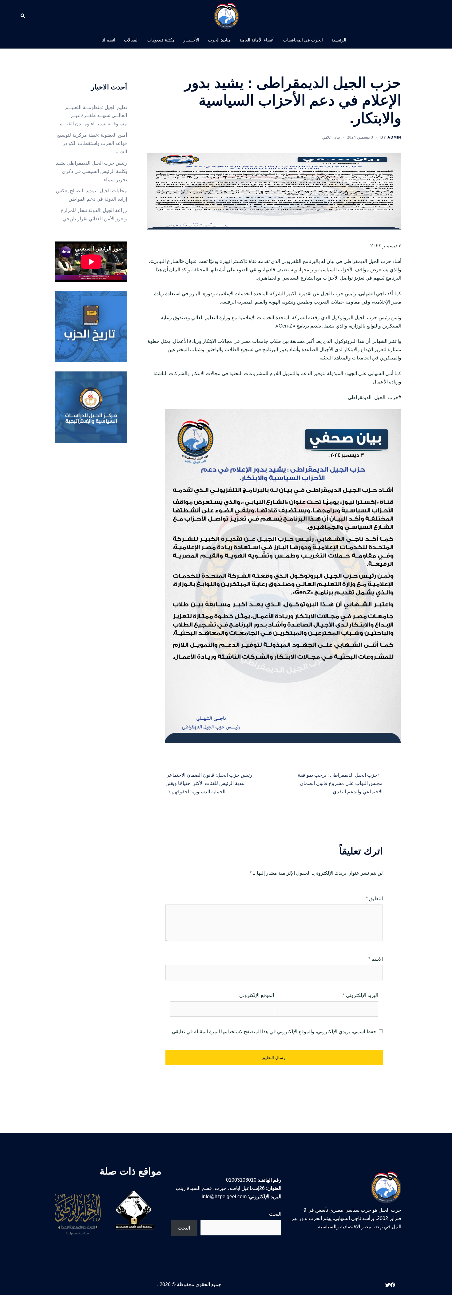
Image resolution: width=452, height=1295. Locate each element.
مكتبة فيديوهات (161, 39)
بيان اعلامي (331, 137)
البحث (275, 1214)
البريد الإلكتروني (360, 995)
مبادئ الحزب (219, 39)
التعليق (374, 898)
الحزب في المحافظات (303, 39)
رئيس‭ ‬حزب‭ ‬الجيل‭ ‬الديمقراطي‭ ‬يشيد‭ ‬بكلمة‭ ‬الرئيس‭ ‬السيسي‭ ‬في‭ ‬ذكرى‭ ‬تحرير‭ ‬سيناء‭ (91, 171)
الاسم (375, 959)
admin (394, 137)
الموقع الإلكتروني (256, 995)
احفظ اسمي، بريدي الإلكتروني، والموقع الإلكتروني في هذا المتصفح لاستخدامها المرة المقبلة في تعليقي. (274, 1031)
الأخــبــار (191, 39)
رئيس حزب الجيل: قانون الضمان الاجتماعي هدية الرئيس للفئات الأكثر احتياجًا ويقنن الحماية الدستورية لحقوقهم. (208, 783)
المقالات (131, 39)
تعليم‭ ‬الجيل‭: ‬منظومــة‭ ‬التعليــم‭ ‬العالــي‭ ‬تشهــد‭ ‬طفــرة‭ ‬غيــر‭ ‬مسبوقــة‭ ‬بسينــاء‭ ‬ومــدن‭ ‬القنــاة (93, 116)
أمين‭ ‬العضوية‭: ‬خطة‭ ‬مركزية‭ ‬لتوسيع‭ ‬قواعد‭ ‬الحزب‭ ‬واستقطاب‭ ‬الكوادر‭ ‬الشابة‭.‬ (92, 143)
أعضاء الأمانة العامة (257, 39)
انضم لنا (108, 39)
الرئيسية (338, 39)
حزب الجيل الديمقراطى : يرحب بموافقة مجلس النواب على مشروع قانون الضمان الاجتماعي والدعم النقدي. (340, 783)
